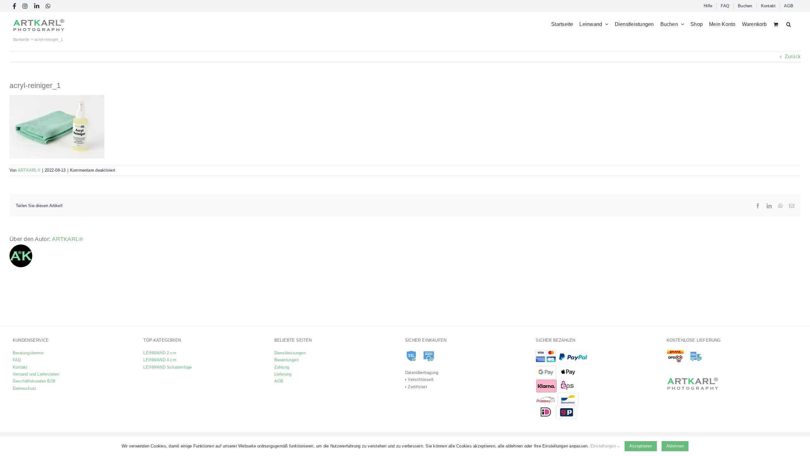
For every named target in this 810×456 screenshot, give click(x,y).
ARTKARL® (29, 170)
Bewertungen (286, 360)
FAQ (17, 360)
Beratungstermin (28, 353)
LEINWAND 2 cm (159, 353)
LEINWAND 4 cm (159, 360)
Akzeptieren (640, 446)
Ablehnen (675, 446)
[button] (788, 24)
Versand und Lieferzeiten (36, 374)
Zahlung (281, 367)
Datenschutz (24, 388)
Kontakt (20, 367)
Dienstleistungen (290, 353)
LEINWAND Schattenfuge (167, 367)
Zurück (793, 56)
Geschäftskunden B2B (34, 381)
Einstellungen (603, 446)
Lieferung (283, 374)
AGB (279, 381)
